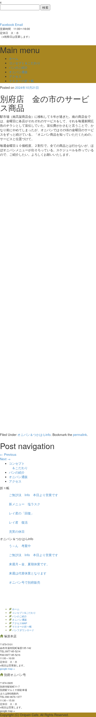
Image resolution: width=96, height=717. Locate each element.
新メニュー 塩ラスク (24, 504)
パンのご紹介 (18, 67)
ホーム (13, 58)
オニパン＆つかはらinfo (34, 434)
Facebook (7, 24)
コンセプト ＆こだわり (18, 465)
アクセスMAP (19, 623)
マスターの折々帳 (21, 81)
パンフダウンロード (22, 630)
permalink (80, 434)
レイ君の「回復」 (21, 513)
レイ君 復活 (18, 522)
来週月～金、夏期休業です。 (29, 564)
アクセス (15, 76)
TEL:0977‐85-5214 (10, 651)
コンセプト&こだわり (23, 612)
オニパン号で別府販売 (24, 582)
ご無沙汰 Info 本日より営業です (33, 495)
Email (19, 24)
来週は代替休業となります (27, 573)
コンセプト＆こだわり (24, 63)
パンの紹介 (17, 472)
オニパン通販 (18, 72)
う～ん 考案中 (20, 545)
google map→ (7, 668)
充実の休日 (17, 531)
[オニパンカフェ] (33, 16)
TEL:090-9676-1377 (11, 696)
